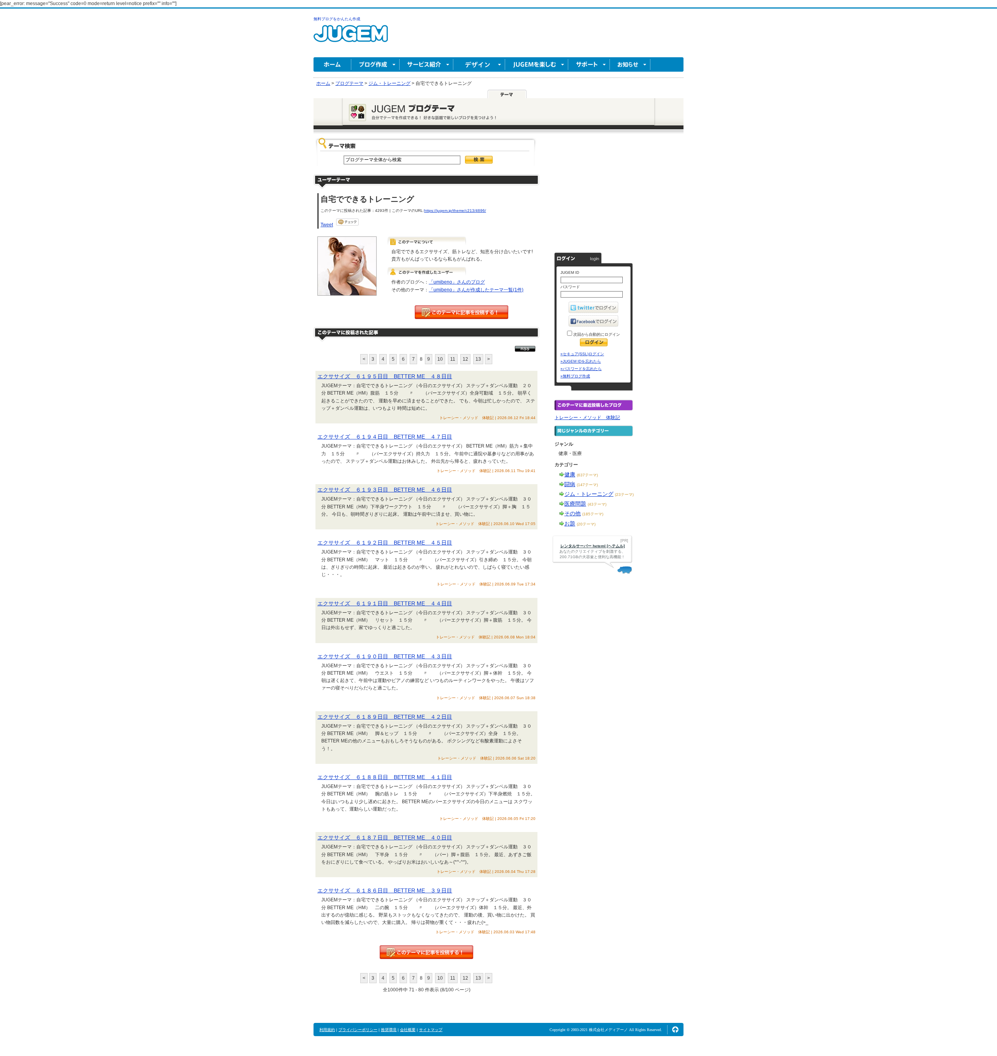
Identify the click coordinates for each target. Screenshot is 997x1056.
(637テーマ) (587, 475)
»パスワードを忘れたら (581, 369)
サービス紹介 (426, 64)
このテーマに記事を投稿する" (426, 952)
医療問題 (575, 504)
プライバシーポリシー (357, 1030)
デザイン (479, 64)
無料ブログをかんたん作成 (337, 19)
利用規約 (327, 1030)
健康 (569, 474)
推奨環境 (388, 1030)
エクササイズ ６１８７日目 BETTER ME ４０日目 (384, 837)
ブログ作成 (375, 64)
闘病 (569, 484)
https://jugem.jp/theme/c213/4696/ (455, 210)
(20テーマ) (586, 524)
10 (440, 359)
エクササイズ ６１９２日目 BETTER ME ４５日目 (384, 542)
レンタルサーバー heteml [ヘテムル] (592, 546)
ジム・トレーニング (588, 494)
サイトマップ (430, 1030)
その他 (572, 513)
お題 (569, 523)
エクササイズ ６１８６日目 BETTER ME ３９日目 (384, 890)
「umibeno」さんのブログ (457, 282)
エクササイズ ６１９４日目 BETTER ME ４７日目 (384, 437)
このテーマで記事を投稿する (461, 312)
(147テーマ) (587, 485)
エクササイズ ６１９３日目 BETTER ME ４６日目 (384, 490)
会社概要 (408, 1030)
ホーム (332, 64)
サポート (589, 64)
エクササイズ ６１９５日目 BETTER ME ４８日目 (384, 376)
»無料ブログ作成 (575, 376)
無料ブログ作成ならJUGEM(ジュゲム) (351, 38)
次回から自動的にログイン (596, 334)
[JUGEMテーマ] (507, 94)
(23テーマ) (624, 494)
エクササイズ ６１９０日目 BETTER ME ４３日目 (384, 656)
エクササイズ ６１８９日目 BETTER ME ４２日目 (384, 717)
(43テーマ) (597, 504)
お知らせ (630, 64)
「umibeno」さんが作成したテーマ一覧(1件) (476, 290)
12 (465, 359)
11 (452, 359)
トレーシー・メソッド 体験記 (587, 417)
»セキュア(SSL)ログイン (582, 354)
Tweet (327, 224)
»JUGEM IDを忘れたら (580, 361)
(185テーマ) (592, 514)
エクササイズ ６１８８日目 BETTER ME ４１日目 (384, 777)
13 (478, 359)
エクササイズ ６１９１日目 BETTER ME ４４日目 (384, 603)
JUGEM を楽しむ (536, 64)
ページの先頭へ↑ (675, 1029)
